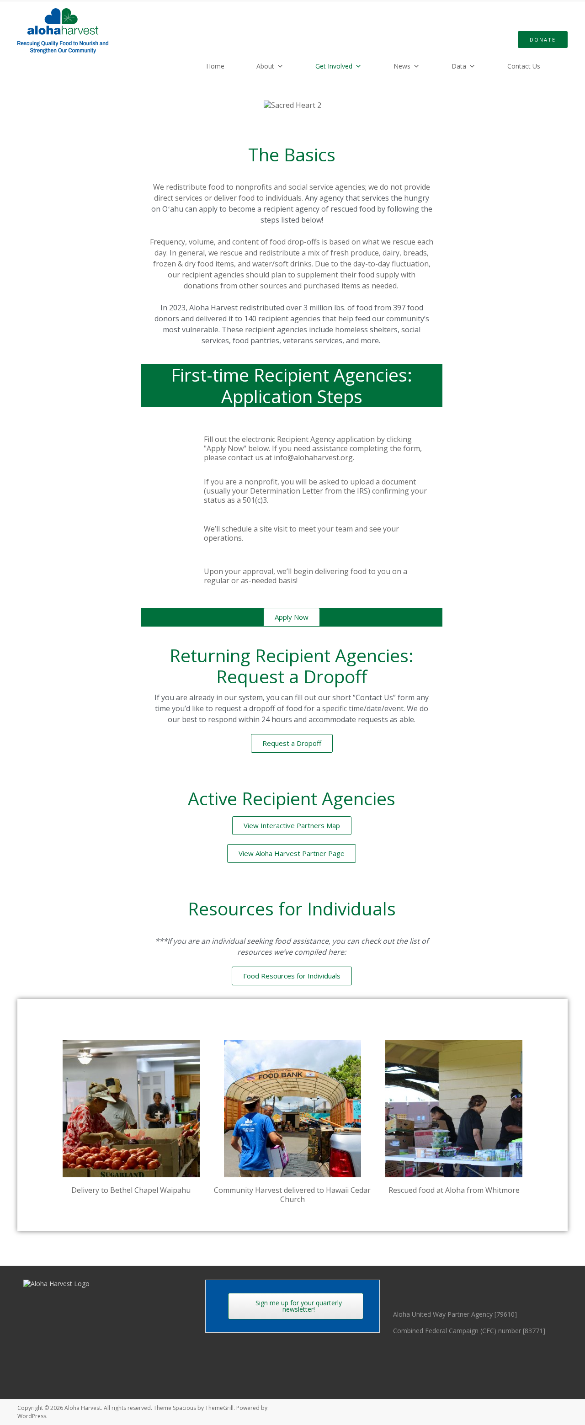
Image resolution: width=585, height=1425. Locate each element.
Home (215, 66)
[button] (41, 1117)
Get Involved (333, 66)
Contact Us (523, 66)
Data (459, 66)
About (265, 66)
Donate (543, 39)
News (402, 66)
